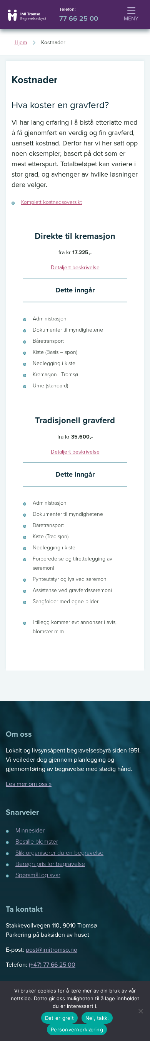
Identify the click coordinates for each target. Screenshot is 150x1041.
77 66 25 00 (78, 18)
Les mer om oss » (29, 783)
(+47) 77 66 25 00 (52, 964)
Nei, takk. (97, 1018)
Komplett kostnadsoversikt (51, 201)
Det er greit (59, 1018)
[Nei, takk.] (140, 1011)
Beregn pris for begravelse (50, 863)
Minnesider (30, 830)
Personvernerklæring (77, 1029)
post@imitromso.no (51, 949)
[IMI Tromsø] (27, 15)
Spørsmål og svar (37, 875)
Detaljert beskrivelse (75, 267)
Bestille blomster (36, 841)
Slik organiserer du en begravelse (59, 852)
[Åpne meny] (131, 15)
